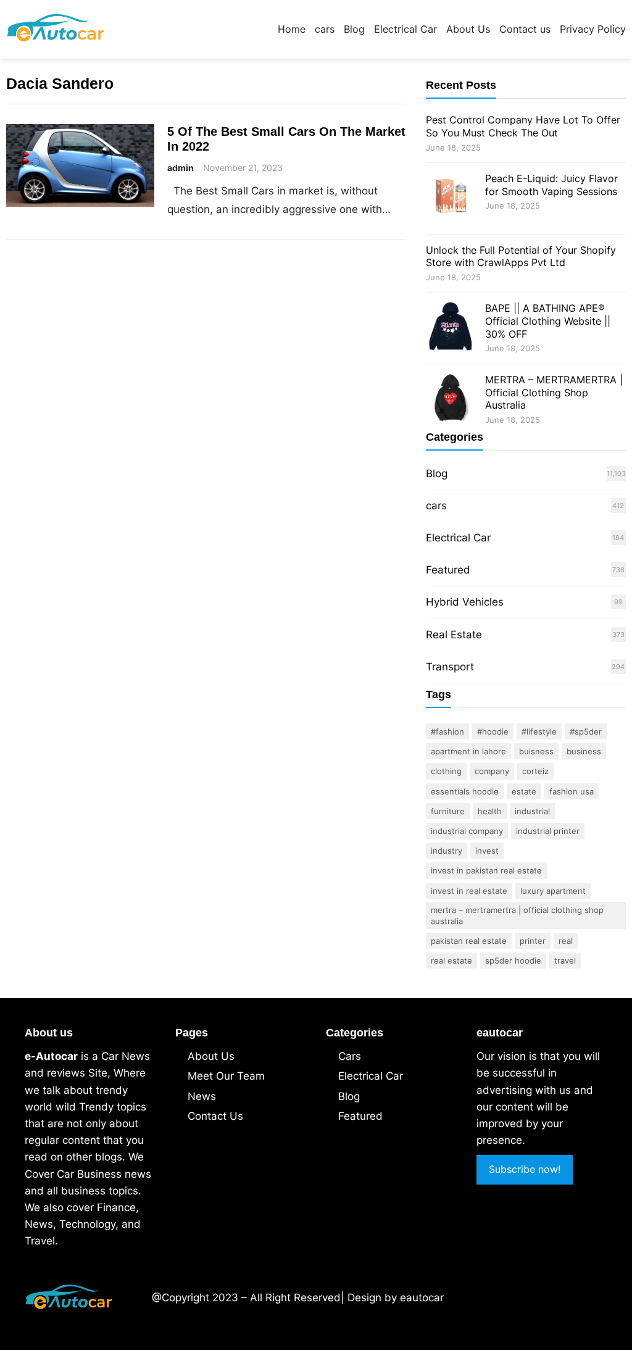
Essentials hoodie (465, 791)
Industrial (532, 811)
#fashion (447, 731)
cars (436, 505)
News (202, 1096)
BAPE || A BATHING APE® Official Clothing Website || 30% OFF (547, 321)
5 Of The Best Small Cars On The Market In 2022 (286, 139)
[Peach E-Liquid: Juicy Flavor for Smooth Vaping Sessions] (450, 198)
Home (292, 29)
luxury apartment (553, 891)
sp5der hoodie (513, 960)
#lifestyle (539, 731)
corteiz (535, 771)
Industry (446, 851)
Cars (349, 1056)
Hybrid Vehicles (465, 602)
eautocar (422, 1297)
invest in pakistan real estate (486, 870)
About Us (211, 1056)
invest (487, 851)
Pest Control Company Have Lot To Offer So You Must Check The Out (523, 126)
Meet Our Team (226, 1076)
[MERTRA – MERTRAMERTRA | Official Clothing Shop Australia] (450, 399)
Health (490, 811)
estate (524, 791)
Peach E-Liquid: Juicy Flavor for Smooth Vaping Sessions (551, 185)
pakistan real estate (469, 941)
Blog (436, 473)
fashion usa (571, 791)
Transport (450, 666)
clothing (446, 771)
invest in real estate (469, 891)
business (584, 751)
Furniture (448, 811)
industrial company (467, 831)
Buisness (536, 751)
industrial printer (548, 831)
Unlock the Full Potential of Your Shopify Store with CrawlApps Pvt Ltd (521, 256)
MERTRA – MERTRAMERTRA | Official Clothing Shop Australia (554, 392)
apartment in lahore (468, 751)
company (492, 771)
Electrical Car (458, 537)
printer (533, 941)
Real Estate (454, 634)
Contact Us (215, 1116)
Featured (448, 570)
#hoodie (493, 731)
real (566, 941)
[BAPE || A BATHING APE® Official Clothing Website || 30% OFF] (450, 328)
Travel (565, 960)
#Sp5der (586, 731)
